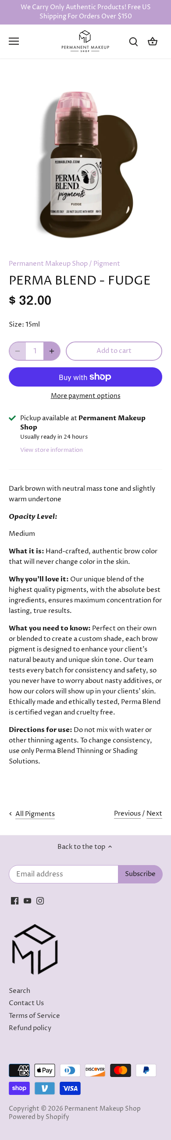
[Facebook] (14, 900)
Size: (16, 324)
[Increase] (51, 351)
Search (19, 991)
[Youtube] (27, 900)
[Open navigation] (14, 41)
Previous (127, 813)
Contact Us (26, 1003)
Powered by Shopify (39, 1117)
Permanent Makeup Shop (48, 263)
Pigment (106, 263)
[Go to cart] (152, 41)
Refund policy (30, 1028)
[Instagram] (40, 900)
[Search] (133, 41)
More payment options (86, 396)
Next (154, 813)
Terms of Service (34, 1015)
